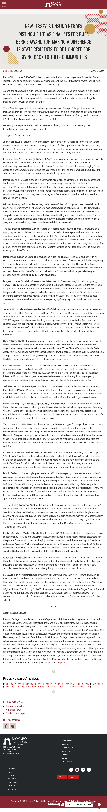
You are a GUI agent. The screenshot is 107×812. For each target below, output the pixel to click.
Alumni (64, 758)
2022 (33, 684)
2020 (46, 684)
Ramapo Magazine (15, 706)
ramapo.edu (61, 662)
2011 (6, 686)
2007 (33, 686)
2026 (6, 684)
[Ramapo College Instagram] (13, 726)
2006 (40, 686)
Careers (10, 772)
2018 (60, 684)
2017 (67, 684)
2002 (67, 686)
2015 (80, 684)
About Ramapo (67, 741)
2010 (13, 686)
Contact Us (12, 789)
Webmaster (53, 803)
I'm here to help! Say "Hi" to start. (79, 804)
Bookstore (11, 768)
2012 (100, 684)
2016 (73, 684)
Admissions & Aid (67, 748)
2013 (93, 684)
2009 (20, 686)
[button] (99, 804)
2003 (60, 686)
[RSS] (89, 770)
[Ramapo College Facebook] (6, 726)
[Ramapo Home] (53, 5)
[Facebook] (71, 770)
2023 (26, 684)
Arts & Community (68, 761)
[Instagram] (83, 770)
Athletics (65, 754)
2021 (40, 684)
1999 (87, 686)
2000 (80, 686)
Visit (61, 777)
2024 (20, 684)
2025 (13, 684)
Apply (73, 777)
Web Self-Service (13, 779)
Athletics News (13, 709)
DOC (12, 70)
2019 (53, 684)
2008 (26, 686)
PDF (6, 70)
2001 (73, 686)
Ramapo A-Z (12, 782)
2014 (87, 684)
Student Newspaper (16, 713)
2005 (46, 686)
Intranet (11, 775)
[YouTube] (77, 770)
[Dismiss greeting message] (92, 802)
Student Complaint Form (16, 786)
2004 (53, 686)
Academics (65, 744)
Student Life (66, 751)
